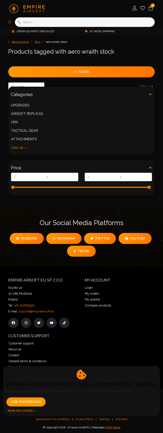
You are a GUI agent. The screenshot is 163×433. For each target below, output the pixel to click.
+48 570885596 (24, 305)
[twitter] (39, 323)
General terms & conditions (53, 419)
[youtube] (51, 323)
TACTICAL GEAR (24, 131)
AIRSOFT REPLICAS (27, 114)
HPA (14, 122)
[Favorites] (143, 8)
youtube (137, 238)
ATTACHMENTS (24, 139)
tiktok (84, 251)
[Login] (135, 8)
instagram (66, 238)
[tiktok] (64, 323)
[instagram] (26, 323)
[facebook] (13, 323)
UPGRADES (20, 105)
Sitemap (104, 419)
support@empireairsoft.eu (36, 311)
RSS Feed (121, 419)
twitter (102, 238)
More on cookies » (21, 410)
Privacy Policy (84, 419)
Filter (84, 72)
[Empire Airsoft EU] (34, 8)
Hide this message (26, 402)
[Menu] (9, 22)
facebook (29, 238)
